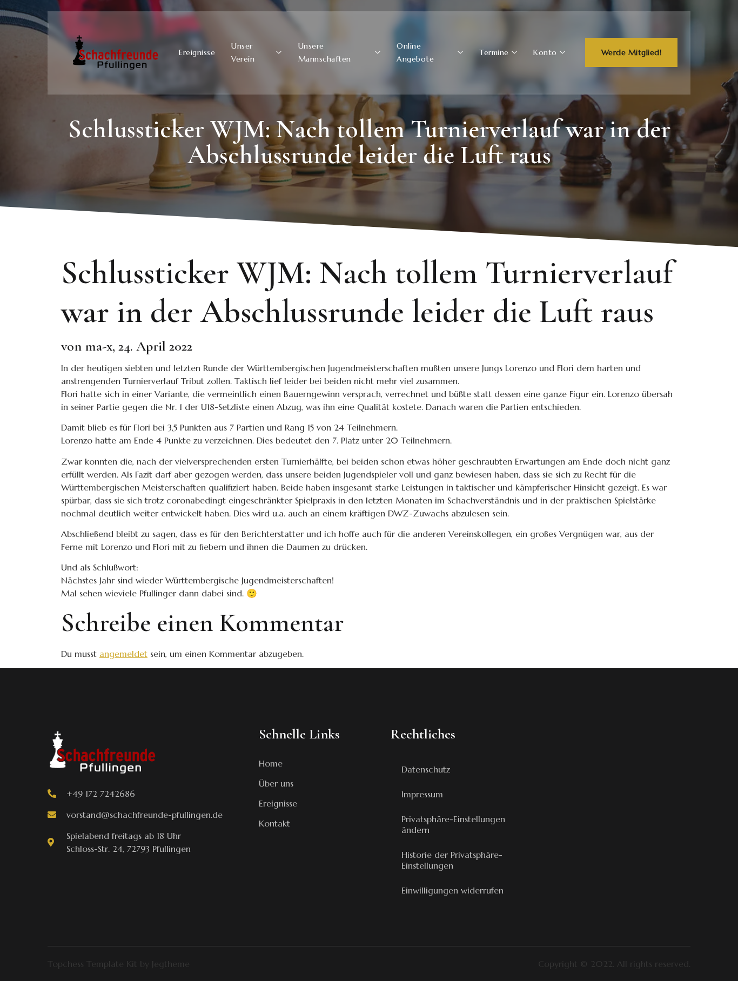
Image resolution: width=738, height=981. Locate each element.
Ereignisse (197, 52)
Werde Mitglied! (631, 52)
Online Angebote (415, 52)
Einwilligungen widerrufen (452, 890)
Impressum (422, 794)
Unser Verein (242, 52)
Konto (545, 52)
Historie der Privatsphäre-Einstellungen (451, 860)
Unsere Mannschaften (324, 52)
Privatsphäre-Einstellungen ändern (453, 824)
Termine (494, 52)
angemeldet (123, 653)
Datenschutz (425, 769)
